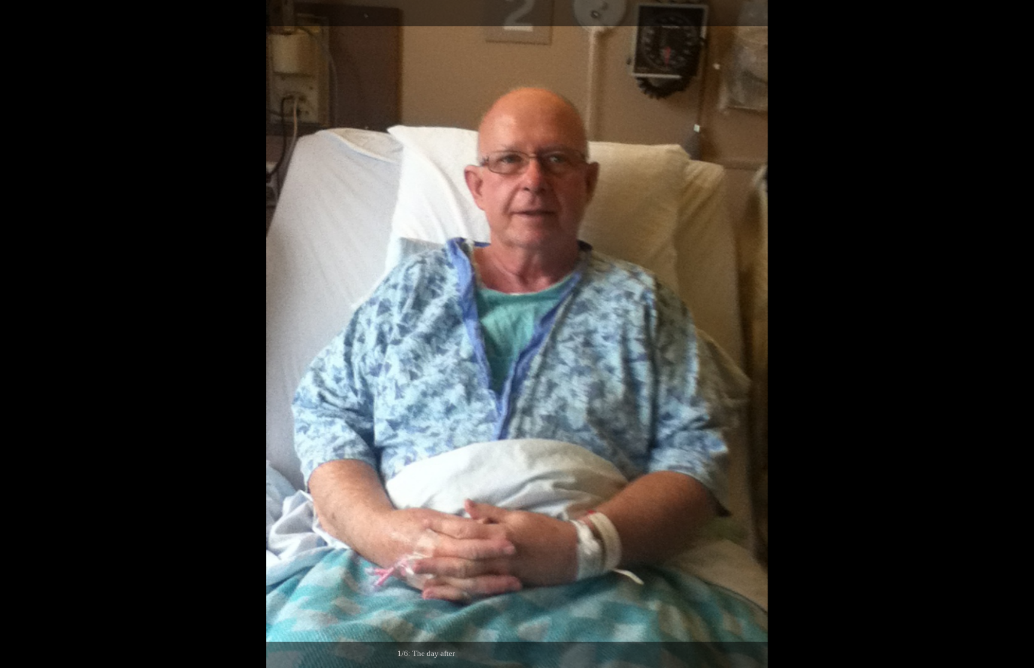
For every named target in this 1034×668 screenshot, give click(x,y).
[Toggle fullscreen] (968, 13)
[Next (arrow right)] (1013, 334)
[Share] (994, 13)
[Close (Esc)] (1021, 13)
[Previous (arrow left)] (21, 334)
